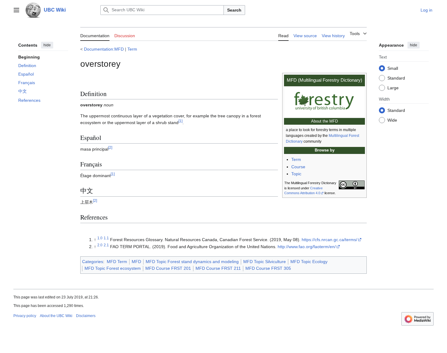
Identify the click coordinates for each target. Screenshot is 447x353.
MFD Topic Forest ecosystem (113, 268)
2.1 (106, 245)
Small (392, 68)
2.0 (99, 245)
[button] (16, 10)
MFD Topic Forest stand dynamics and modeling (192, 261)
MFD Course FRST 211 (218, 268)
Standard (396, 77)
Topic (296, 173)
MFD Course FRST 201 (168, 268)
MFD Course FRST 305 (268, 268)
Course (298, 166)
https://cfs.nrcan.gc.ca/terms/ (329, 239)
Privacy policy (24, 316)
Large (393, 87)
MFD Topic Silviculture (264, 261)
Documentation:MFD (104, 49)
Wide (392, 119)
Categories (92, 261)
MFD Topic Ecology (308, 261)
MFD (136, 261)
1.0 (99, 238)
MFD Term (117, 261)
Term (132, 49)
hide (47, 45)
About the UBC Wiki (56, 316)
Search (234, 10)
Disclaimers (85, 316)
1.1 (106, 238)
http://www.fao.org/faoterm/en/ (307, 246)
